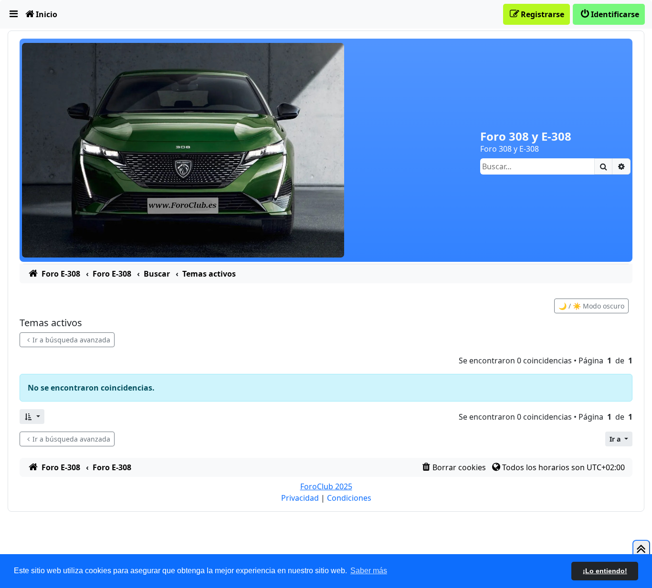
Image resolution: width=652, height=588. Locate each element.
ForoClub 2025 (326, 486)
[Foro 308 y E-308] (183, 149)
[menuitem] (14, 14)
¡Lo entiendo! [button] (605, 571)
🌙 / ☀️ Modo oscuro (591, 305)
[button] (32, 416)
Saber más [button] (368, 571)
